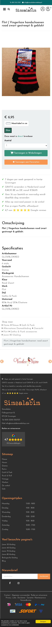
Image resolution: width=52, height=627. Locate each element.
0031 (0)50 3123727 (12, 420)
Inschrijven (44, 576)
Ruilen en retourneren (39, 595)
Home (6, 325)
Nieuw (15, 325)
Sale (3, 489)
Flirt (5, 332)
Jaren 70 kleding (8, 551)
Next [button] (50, 361)
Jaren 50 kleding (8, 545)
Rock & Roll (7, 476)
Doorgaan (43, 621)
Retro (4, 469)
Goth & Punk (28, 325)
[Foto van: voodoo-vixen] (26, 361)
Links (14, 598)
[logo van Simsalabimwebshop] (26, 9)
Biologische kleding (10, 558)
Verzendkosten (25, 600)
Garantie (30, 598)
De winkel (6, 486)
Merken (5, 482)
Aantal (7, 141)
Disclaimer (21, 598)
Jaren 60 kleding (8, 548)
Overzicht (38, 328)
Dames (5, 466)
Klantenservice (40, 598)
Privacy (8, 598)
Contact (7, 595)
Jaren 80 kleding (12, 335)
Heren (4, 463)
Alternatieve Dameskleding (17, 328)
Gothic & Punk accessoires (23, 332)
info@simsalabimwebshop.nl (33, 2)
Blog (4, 561)
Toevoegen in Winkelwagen (27, 153)
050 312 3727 (16, 2)
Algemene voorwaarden (21, 595)
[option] (26, 361)
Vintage (5, 479)
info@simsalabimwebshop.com (17, 423)
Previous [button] (2, 361)
